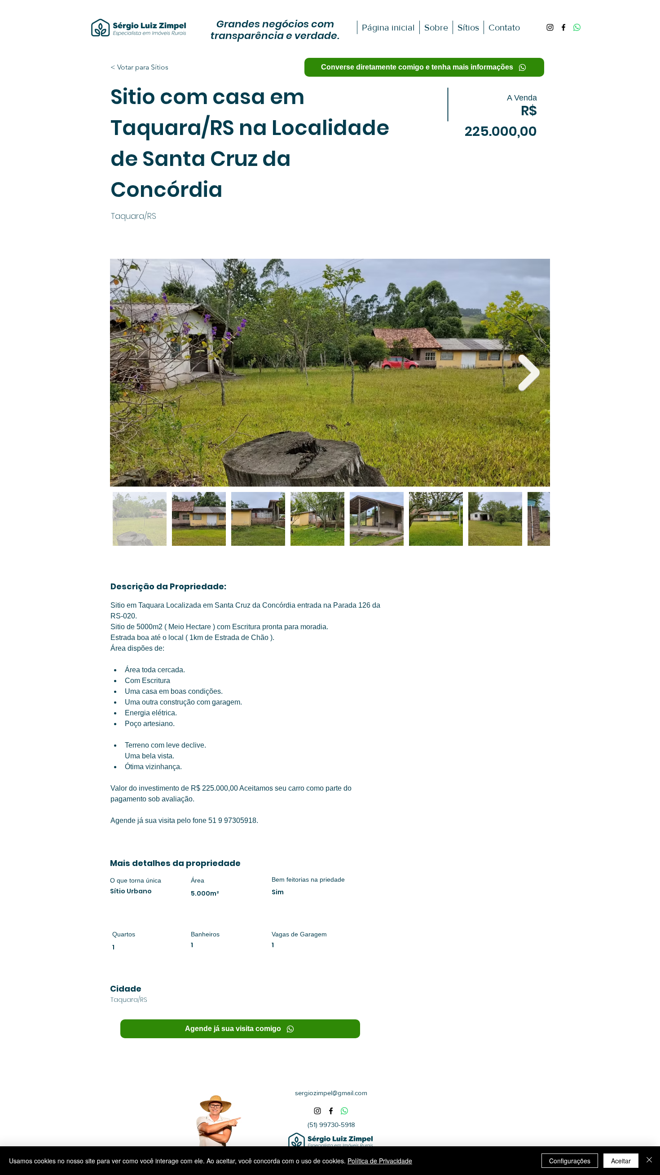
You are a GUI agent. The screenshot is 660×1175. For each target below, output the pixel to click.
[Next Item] (529, 373)
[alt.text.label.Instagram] (550, 27)
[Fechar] (649, 1160)
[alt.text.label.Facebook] (563, 27)
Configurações (569, 1160)
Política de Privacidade (380, 1160)
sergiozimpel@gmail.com (331, 1093)
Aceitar (621, 1160)
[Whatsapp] (576, 27)
